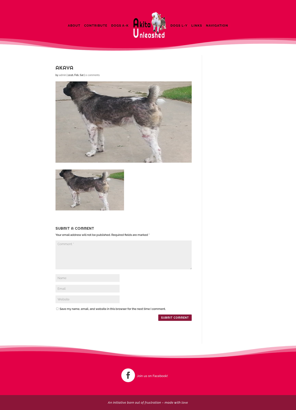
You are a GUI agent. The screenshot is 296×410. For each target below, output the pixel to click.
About (74, 25)
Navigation (217, 25)
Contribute (95, 25)
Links (196, 25)
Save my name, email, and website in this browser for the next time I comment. (113, 309)
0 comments (92, 75)
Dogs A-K (120, 25)
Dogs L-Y (179, 25)
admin (62, 75)
